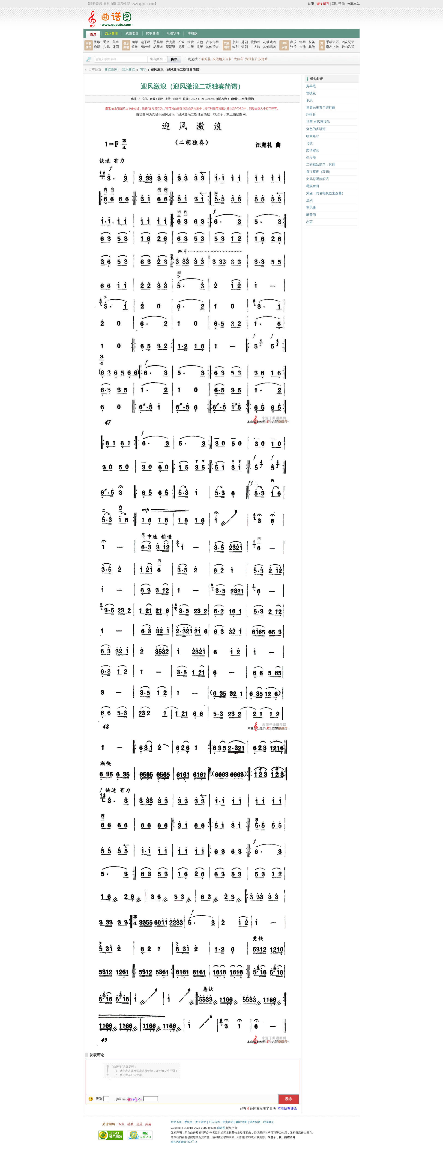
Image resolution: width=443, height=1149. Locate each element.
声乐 (293, 42)
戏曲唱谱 (132, 33)
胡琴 (143, 69)
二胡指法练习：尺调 (320, 164)
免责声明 (227, 1122)
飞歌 (309, 143)
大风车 (238, 59)
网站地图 (241, 1122)
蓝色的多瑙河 (316, 129)
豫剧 (235, 47)
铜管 (190, 42)
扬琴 (181, 47)
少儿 (106, 47)
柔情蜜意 (312, 150)
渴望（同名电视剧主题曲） (325, 193)
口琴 (190, 47)
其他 (311, 47)
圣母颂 (311, 157)
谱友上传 (332, 47)
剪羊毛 (311, 86)
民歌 (97, 42)
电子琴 (145, 42)
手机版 (193, 33)
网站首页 (176, 1122)
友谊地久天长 (222, 59)
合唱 (97, 47)
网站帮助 (338, 4)
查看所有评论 (287, 1108)
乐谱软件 (173, 33)
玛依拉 (311, 114)
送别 (309, 200)
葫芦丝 (145, 47)
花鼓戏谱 (269, 42)
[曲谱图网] (108, 26)
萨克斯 (170, 42)
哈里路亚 (312, 136)
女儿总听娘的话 (317, 179)
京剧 (235, 42)
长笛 (181, 42)
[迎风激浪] (192, 424)
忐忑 (309, 222)
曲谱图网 (111, 69)
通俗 (106, 42)
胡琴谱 (158, 47)
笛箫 (135, 47)
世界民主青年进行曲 (320, 107)
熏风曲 (311, 207)
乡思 (309, 100)
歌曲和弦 (348, 47)
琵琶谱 (170, 47)
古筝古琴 (212, 42)
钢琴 (135, 42)
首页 (311, 4)
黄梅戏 (255, 42)
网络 (161, 98)
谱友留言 (323, 4)
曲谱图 (221, 1127)
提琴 (200, 47)
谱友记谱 (348, 42)
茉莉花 (206, 59)
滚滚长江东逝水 (256, 59)
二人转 (255, 47)
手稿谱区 (332, 42)
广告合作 (214, 1122)
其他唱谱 (269, 47)
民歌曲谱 (152, 33)
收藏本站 (353, 4)
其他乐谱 (212, 47)
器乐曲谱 (111, 33)
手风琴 (158, 42)
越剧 (244, 42)
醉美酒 (311, 214)
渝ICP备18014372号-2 (184, 1141)
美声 (115, 42)
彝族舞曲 (312, 186)
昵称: (99, 1098)
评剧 (244, 47)
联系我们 (268, 1122)
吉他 (200, 42)
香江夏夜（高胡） (319, 172)
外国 (115, 47)
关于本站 (200, 1122)
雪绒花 (311, 93)
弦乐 (293, 47)
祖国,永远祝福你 (318, 122)
